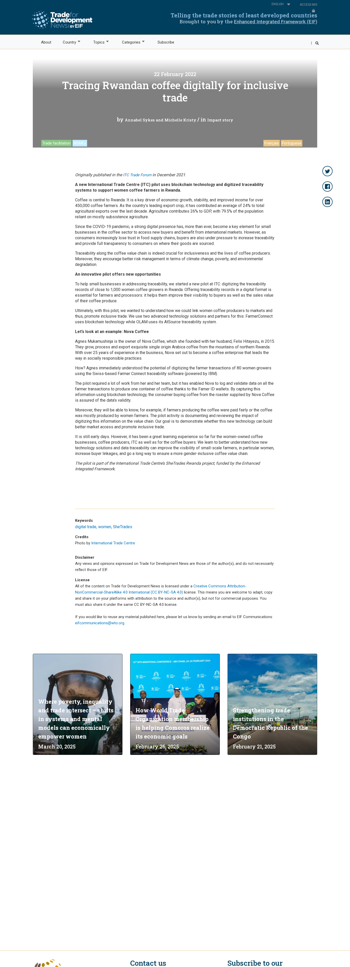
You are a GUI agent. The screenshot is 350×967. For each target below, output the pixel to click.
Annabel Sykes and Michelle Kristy (160, 119)
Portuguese (291, 143)
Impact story (220, 119)
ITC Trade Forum (137, 175)
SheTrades (122, 526)
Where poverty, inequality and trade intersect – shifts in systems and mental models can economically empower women (76, 719)
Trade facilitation (56, 143)
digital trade (85, 526)
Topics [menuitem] (96, 42)
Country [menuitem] (66, 42)
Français (271, 143)
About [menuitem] (46, 42)
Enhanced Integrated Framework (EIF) (275, 22)
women (104, 526)
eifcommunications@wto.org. (100, 623)
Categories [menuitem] (128, 42)
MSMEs (80, 143)
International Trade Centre (113, 543)
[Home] (62, 19)
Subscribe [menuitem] (166, 42)
